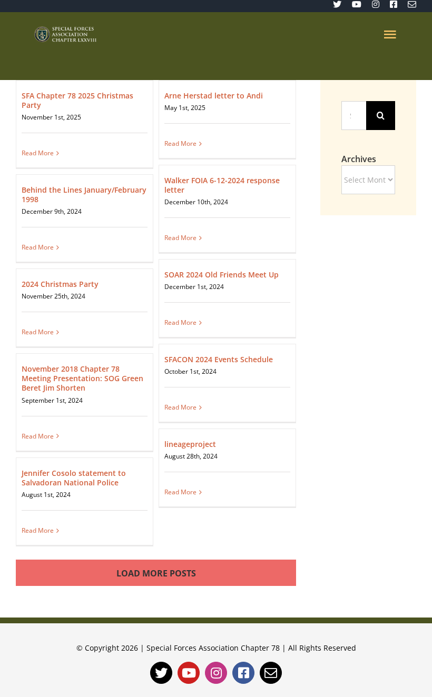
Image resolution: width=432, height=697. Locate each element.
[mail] (412, 4)
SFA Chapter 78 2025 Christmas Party (77, 100)
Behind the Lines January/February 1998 (84, 194)
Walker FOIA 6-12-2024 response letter (222, 185)
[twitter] (337, 4)
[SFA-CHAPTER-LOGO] (65, 30)
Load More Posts (156, 573)
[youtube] (356, 4)
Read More (38, 152)
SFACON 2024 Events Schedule (218, 359)
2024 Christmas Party (60, 284)
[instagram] (375, 4)
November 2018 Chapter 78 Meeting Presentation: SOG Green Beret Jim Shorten (82, 378)
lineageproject (190, 444)
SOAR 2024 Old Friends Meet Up (221, 275)
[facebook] (393, 4)
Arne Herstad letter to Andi (213, 96)
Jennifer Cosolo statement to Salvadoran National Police (74, 477)
